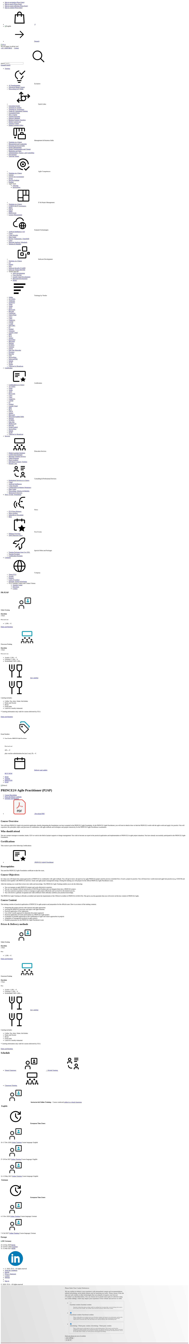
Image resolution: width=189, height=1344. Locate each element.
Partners (11, 578)
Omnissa (11, 347)
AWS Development (19, 273)
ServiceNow (16, 187)
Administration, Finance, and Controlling (21, 153)
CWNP (11, 322)
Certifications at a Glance (16, 385)
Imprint (7, 1272)
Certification (8, 368)
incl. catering (34, 678)
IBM (10, 408)
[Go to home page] (3, 44)
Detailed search (5, 65)
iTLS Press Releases (15, 511)
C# (10, 263)
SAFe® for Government (16, 177)
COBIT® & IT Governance (17, 206)
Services (7, 436)
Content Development (15, 455)
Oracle (11, 348)
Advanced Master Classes (17, 87)
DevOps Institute (14, 180)
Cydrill (11, 324)
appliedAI (12, 302)
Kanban (11, 182)
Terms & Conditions (11, 1270)
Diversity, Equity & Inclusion (18, 581)
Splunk (11, 361)
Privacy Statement (10, 1274)
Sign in (7, 1281)
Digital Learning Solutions (17, 453)
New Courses (13, 115)
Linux (10, 240)
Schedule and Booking (12, 798)
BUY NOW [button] (8, 773)
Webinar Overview (14, 533)
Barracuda (12, 309)
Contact (16, 48)
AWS (10, 308)
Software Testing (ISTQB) (17, 270)
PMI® (11, 211)
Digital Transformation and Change (20, 149)
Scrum (11, 178)
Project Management (15, 147)
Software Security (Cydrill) (17, 268)
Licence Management (15, 215)
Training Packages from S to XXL (19, 552)
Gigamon (11, 331)
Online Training (17, 1142)
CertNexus (12, 313)
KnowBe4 (12, 340)
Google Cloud (13, 332)
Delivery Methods (14, 118)
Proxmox (11, 352)
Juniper (11, 338)
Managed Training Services (17, 456)
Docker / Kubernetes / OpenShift (19, 239)
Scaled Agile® (13, 427)
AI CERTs (12, 299)
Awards (11, 576)
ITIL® (11, 209)
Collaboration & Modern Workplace (20, 487)
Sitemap (7, 1277)
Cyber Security (13, 235)
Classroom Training (11, 1085)
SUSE (11, 362)
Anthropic (12, 301)
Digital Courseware (15, 122)
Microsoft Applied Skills (16, 416)
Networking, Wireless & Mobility (19, 491)
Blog (10, 517)
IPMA (11, 208)
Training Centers (14, 123)
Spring (15, 280)
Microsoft (12, 341)
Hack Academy (13, 460)
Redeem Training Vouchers (17, 120)
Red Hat (11, 354)
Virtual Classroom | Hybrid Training (31, 1070)
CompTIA (12, 320)
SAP (10, 355)
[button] (38, 63)
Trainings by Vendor (15, 107)
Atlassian (15, 185)
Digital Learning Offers (16, 125)
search (3, 63)
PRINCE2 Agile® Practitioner (44, 862)
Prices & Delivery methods (13, 797)
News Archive (13, 513)
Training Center (17, 585)
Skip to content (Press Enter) (13, 8)
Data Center (12, 237)
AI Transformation (14, 85)
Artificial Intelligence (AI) (17, 232)
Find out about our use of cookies (75, 1336)
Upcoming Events (14, 106)
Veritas (11, 364)
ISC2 (10, 336)
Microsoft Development (20, 278)
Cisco (10, 317)
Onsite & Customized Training (18, 111)
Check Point (12, 315)
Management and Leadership (18, 144)
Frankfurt (15, 1247)
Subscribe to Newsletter (16, 515)
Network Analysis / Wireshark (18, 242)
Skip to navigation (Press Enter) (14, 2)
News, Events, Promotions (13, 494)
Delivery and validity (40, 770)
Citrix (10, 318)
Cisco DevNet (17, 275)
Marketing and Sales (15, 151)
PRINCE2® (12, 213)
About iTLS (12, 574)
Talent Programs (14, 458)
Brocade (11, 311)
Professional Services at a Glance (19, 480)
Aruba (11, 306)
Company (8, 557)
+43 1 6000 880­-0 (6, 48)
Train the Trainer (14, 156)
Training (7, 68)
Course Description (11, 795)
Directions (16, 587)
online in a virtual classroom (73, 1102)
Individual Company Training (18, 462)
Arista (10, 304)
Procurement (13, 154)
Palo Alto (11, 422)
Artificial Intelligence (15, 484)
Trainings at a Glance (15, 142)
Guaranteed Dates (14, 113)
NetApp (11, 343)
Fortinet (11, 329)
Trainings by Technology (16, 109)
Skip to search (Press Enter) (13, 4)
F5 (9, 327)
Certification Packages (16, 556)
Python (11, 264)
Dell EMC (12, 325)
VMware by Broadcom (16, 366)
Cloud (11, 233)
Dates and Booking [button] (7, 627)
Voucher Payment (14, 554)
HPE (10, 334)
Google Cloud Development (21, 277)
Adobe (11, 297)
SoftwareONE (13, 359)
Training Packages (14, 116)
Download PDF (39, 814)
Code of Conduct (14, 580)
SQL (10, 266)
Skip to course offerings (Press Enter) (16, 6)
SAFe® (11, 175)
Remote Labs (13, 463)
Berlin (13, 1245)
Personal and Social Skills (17, 146)
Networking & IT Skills (16, 89)
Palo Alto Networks (15, 350)
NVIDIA (11, 345)
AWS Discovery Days (16, 535)
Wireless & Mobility (15, 244)
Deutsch (36, 41)
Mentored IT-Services (15, 493)
